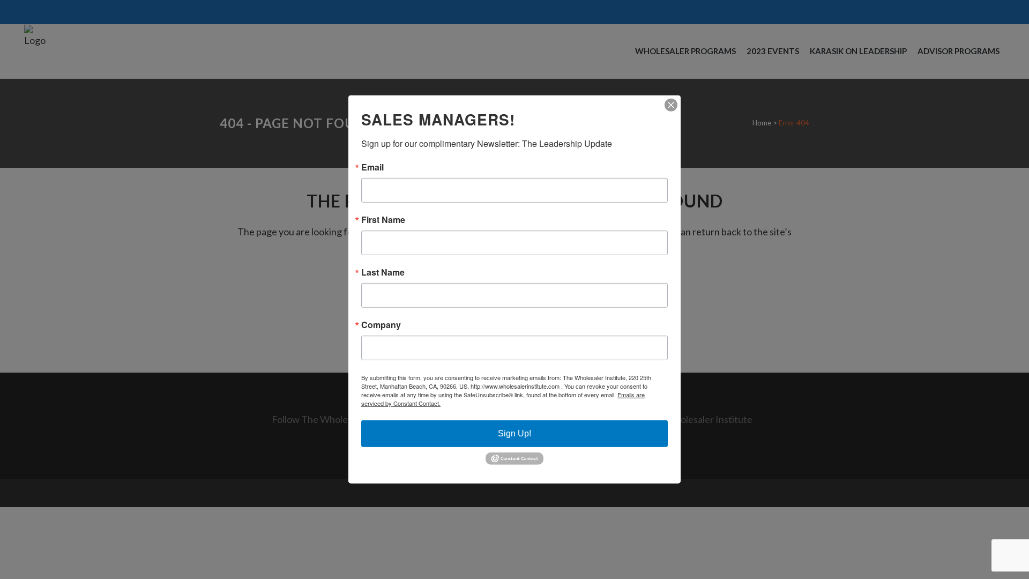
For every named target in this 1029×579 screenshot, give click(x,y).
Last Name (383, 272)
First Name (383, 220)
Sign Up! (514, 433)
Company (381, 325)
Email (372, 167)
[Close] (671, 105)
